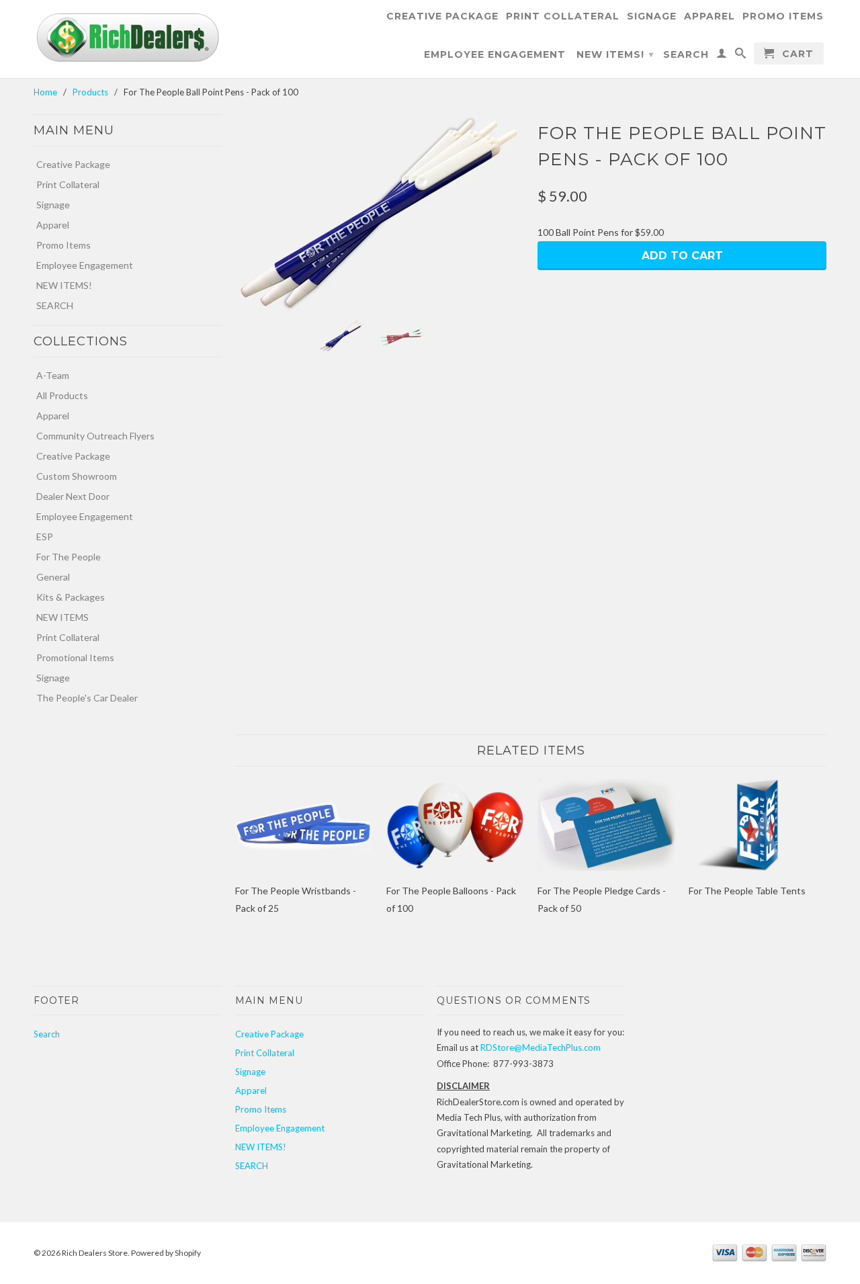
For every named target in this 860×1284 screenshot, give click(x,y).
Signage (652, 16)
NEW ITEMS (62, 617)
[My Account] (722, 56)
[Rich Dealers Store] (128, 38)
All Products (62, 395)
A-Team (52, 375)
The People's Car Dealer (87, 697)
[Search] (740, 56)
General (53, 577)
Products (90, 92)
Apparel (709, 16)
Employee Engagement (495, 54)
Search (47, 1034)
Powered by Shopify (166, 1253)
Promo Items (783, 16)
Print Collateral (562, 16)
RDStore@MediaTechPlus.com (540, 1047)
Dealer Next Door (73, 496)
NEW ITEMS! (615, 54)
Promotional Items (75, 657)
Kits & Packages (70, 597)
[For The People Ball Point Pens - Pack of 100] (379, 214)
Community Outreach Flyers (95, 435)
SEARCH (686, 54)
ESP (44, 536)
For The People (68, 556)
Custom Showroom (76, 476)
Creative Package (442, 16)
